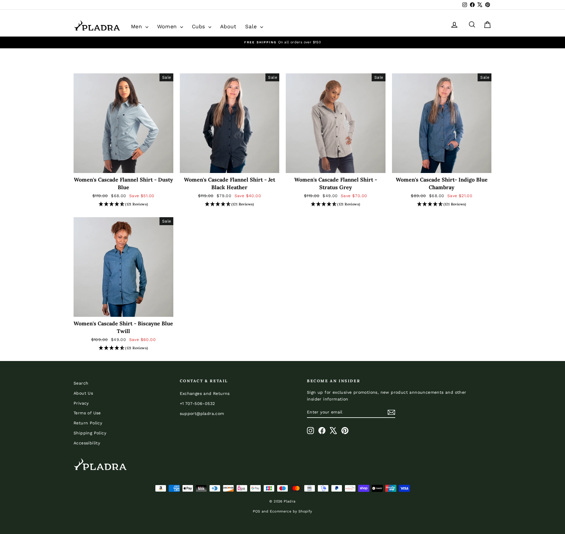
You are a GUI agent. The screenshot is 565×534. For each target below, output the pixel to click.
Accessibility (87, 443)
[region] (282, 42)
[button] (123, 204)
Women (168, 26)
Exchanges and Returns (205, 393)
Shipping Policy (90, 433)
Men (137, 26)
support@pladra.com (202, 413)
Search (81, 383)
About (228, 26)
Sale (252, 26)
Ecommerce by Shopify (291, 511)
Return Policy (88, 423)
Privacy (81, 403)
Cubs (199, 26)
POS (256, 511)
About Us (83, 393)
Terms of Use (87, 413)
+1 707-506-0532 (197, 403)
